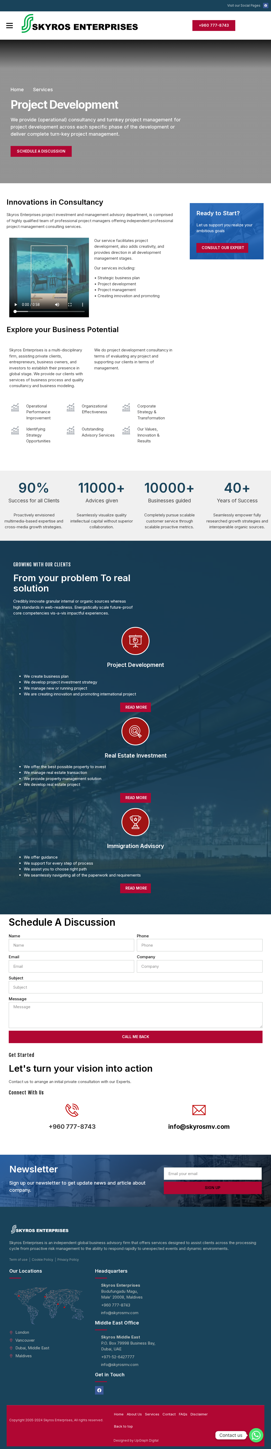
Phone (143, 935)
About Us (134, 1414)
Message (17, 998)
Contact (169, 1414)
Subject (16, 977)
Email (14, 956)
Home (119, 1414)
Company (146, 956)
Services (152, 1414)
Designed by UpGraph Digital (136, 1440)
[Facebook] (265, 5)
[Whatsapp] (256, 1435)
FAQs (183, 1414)
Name (14, 935)
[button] (9, 25)
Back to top (123, 1426)
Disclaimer (199, 1414)
